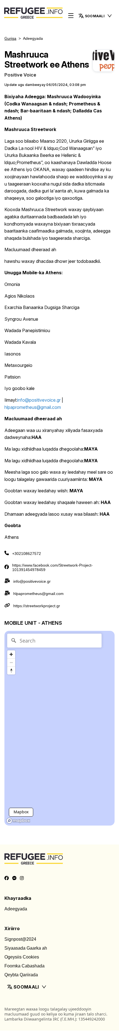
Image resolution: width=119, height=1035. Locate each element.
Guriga (10, 38)
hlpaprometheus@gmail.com (38, 593)
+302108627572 (26, 553)
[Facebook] (6, 878)
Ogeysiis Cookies (21, 957)
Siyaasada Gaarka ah (25, 948)
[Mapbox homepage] (18, 820)
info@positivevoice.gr (32, 581)
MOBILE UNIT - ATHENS (33, 623)
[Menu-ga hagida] (71, 16)
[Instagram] (22, 878)
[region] (59, 728)
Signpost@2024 (20, 939)
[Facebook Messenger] (14, 878)
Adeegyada (15, 908)
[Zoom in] (11, 654)
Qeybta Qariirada (21, 974)
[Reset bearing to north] (11, 670)
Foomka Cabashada (24, 966)
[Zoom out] (11, 662)
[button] (95, 16)
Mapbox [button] (21, 811)
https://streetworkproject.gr (36, 606)
